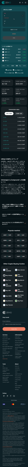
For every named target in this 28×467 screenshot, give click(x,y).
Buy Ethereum (6, 342)
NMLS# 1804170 (11, 415)
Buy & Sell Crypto (6, 338)
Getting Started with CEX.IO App (19, 345)
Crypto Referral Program (6, 370)
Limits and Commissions (18, 337)
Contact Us (17, 370)
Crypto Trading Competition (18, 357)
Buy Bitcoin (5, 340)
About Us (17, 366)
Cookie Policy (18, 379)
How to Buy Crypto (19, 340)
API (3, 366)
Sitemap (17, 389)
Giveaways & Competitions (18, 353)
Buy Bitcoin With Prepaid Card (6, 352)
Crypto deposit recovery (8, 375)
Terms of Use (18, 375)
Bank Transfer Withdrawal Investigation (6, 379)
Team (16, 372)
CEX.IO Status (14, 400)
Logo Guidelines (18, 385)
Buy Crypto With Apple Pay (7, 356)
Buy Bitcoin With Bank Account (7, 349)
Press (16, 381)
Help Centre (17, 387)
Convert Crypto (6, 382)
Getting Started (18, 342)
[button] (14, 206)
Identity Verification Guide (19, 348)
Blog (16, 383)
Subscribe (14, 329)
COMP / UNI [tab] (19, 113)
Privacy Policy (18, 377)
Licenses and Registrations (7, 446)
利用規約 (14, 33)
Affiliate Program (6, 373)
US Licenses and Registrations (8, 421)
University (17, 368)
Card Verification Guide (20, 351)
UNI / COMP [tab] (9, 113)
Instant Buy (5, 336)
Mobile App (5, 368)
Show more (5, 358)
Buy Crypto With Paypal (8, 346)
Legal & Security (18, 373)
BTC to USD (5, 344)
